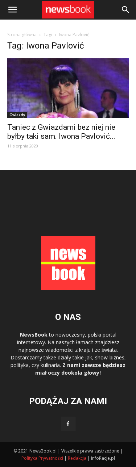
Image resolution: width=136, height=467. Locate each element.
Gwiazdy (17, 114)
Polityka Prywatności (42, 458)
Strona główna (22, 35)
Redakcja (77, 458)
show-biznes (109, 357)
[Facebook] (68, 424)
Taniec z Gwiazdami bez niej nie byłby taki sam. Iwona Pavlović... (61, 132)
